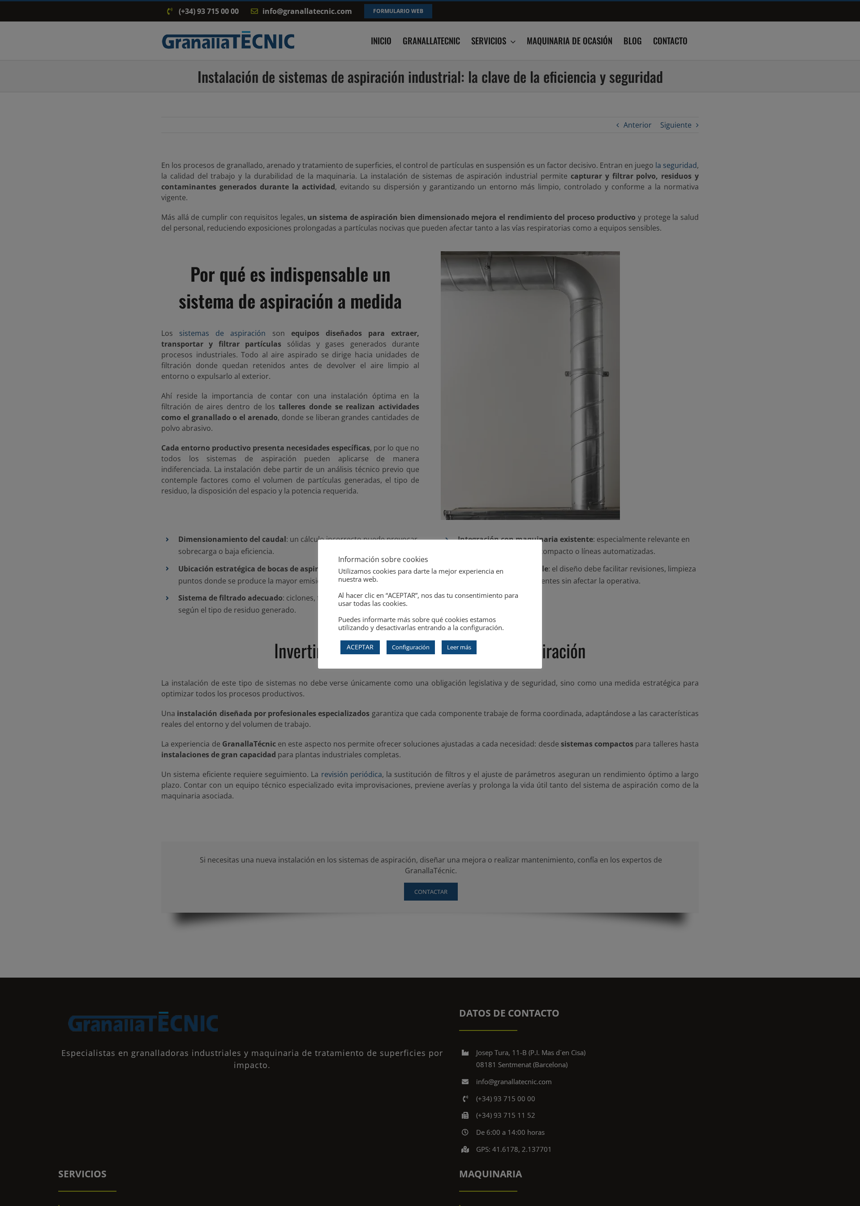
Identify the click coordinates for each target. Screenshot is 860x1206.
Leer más (459, 647)
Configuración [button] (411, 647)
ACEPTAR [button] (360, 647)
